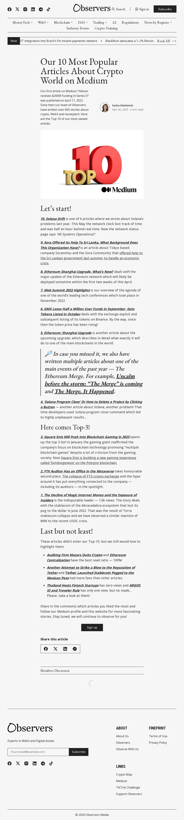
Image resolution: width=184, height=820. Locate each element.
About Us (122, 736)
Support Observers (129, 793)
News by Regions (156, 22)
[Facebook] (10, 9)
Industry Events (77, 28)
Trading (98, 22)
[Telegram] (41, 9)
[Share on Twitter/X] (56, 649)
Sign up (92, 627)
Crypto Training (106, 28)
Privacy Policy (158, 742)
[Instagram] (25, 9)
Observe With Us (127, 749)
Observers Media (97, 815)
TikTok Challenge (128, 787)
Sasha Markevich (122, 105)
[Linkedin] (33, 9)
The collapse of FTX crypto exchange (90, 476)
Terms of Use (158, 736)
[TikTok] (48, 9)
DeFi (81, 22)
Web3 (42, 22)
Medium (121, 781)
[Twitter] (17, 9)
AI (114, 22)
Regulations (130, 22)
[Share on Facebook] (46, 649)
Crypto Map (124, 774)
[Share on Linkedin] (65, 649)
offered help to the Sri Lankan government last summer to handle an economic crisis (91, 258)
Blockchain (62, 22)
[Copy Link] (75, 649)
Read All (163, 41)
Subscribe (165, 9)
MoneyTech (21, 22)
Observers (123, 742)
